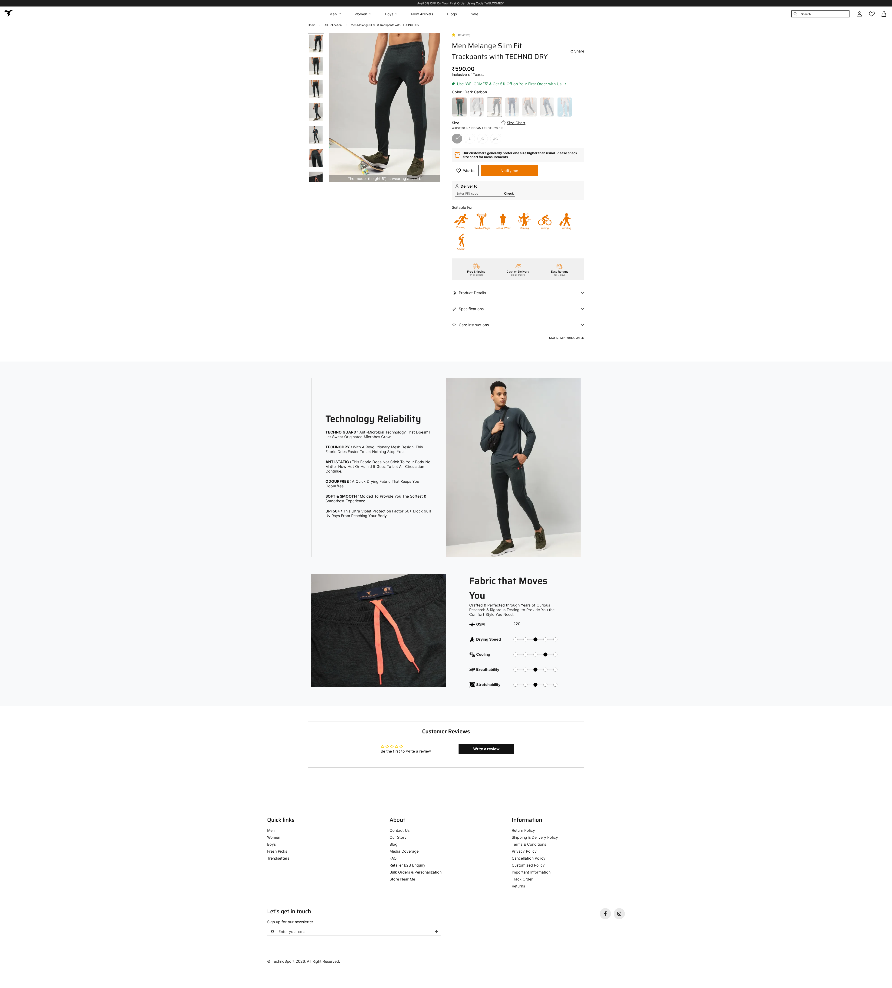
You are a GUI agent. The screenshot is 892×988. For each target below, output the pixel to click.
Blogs (452, 14)
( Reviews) (463, 35)
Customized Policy (528, 865)
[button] (884, 14)
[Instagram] (619, 913)
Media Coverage (404, 851)
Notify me (509, 170)
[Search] (795, 14)
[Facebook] (605, 913)
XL (482, 138)
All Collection (333, 25)
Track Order (522, 879)
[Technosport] (8, 14)
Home (311, 25)
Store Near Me (402, 879)
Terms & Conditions (529, 844)
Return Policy (523, 830)
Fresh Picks (277, 851)
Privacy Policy (524, 851)
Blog (393, 844)
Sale (475, 14)
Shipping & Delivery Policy (535, 837)
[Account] (859, 14)
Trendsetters (278, 858)
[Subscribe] (436, 932)
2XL (495, 138)
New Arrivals (422, 14)
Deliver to (469, 186)
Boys (389, 14)
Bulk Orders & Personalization (416, 872)
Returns (518, 886)
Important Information (531, 872)
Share (579, 51)
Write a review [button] (486, 749)
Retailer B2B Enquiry (407, 865)
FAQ (393, 858)
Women (361, 14)
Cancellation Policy (528, 858)
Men (333, 14)
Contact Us (400, 830)
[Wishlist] (872, 14)
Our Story (398, 837)
